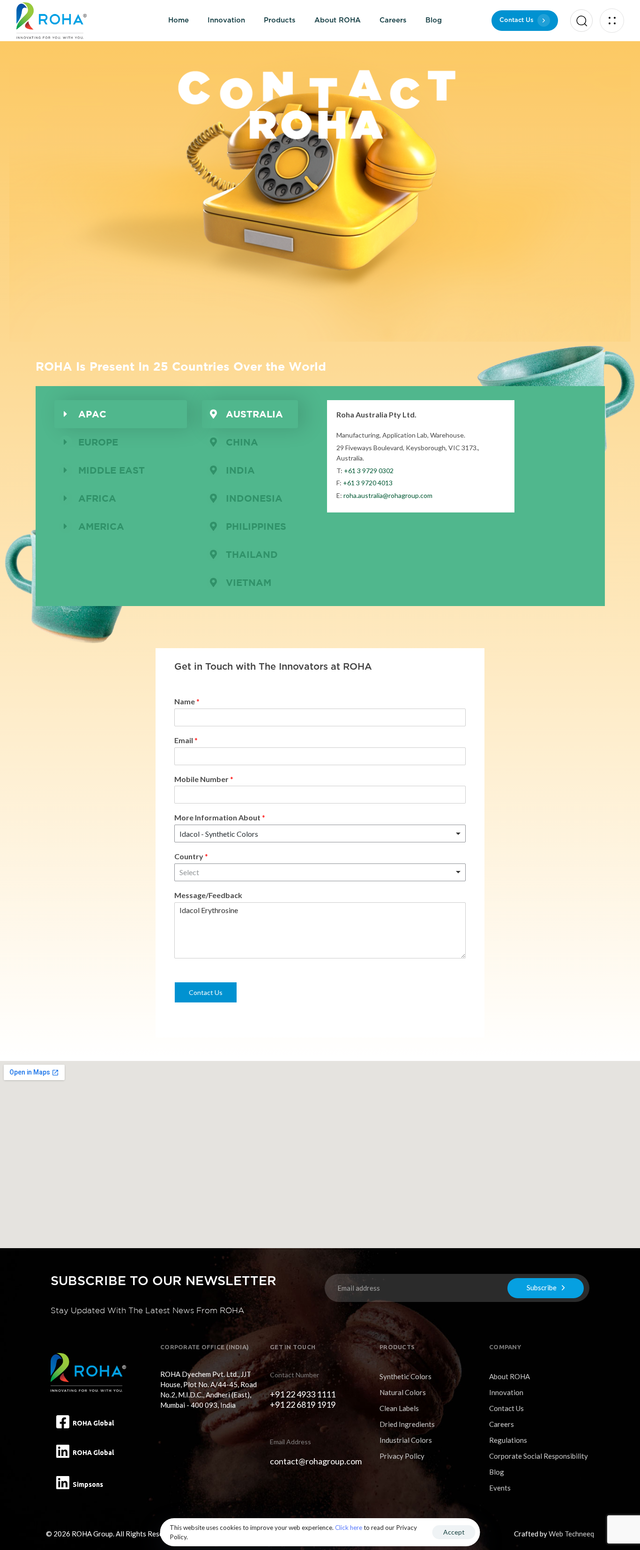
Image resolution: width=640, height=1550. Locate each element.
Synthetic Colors (406, 1376)
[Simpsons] (62, 1482)
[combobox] (320, 833)
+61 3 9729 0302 (369, 471)
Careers (393, 20)
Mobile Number (203, 779)
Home (178, 20)
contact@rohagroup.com (316, 1461)
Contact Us (206, 992)
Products (280, 20)
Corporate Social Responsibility (538, 1456)
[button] (579, 20)
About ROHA (337, 20)
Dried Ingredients (407, 1424)
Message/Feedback (208, 895)
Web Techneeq (571, 1533)
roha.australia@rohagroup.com (387, 495)
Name (187, 701)
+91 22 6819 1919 (302, 1404)
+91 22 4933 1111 (302, 1394)
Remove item (449, 833)
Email (186, 740)
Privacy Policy (402, 1456)
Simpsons (88, 1484)
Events (500, 1488)
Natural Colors (403, 1392)
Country (191, 856)
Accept (454, 1532)
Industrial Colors (406, 1440)
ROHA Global (93, 1423)
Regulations (508, 1440)
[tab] (120, 414)
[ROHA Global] (62, 1421)
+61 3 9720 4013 (368, 483)
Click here (348, 1527)
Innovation (226, 20)
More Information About (219, 817)
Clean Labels (399, 1408)
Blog (433, 20)
